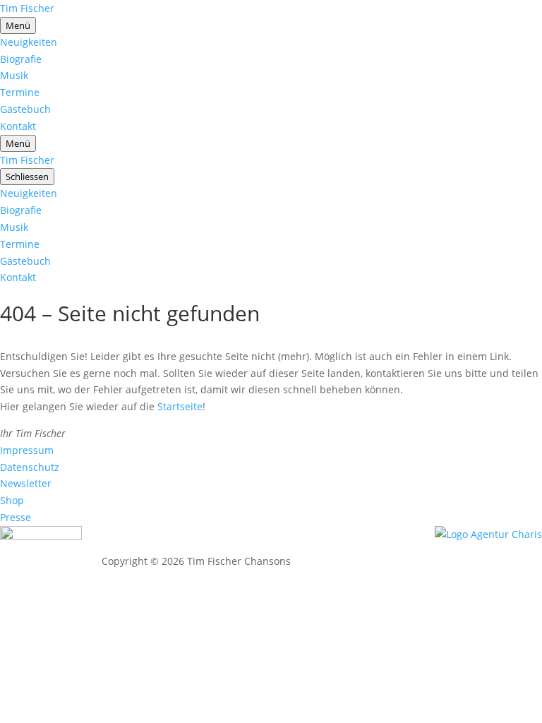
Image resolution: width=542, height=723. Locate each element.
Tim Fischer (27, 8)
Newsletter (26, 483)
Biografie (21, 59)
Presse (15, 517)
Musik (14, 75)
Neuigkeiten (28, 42)
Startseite (180, 406)
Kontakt (18, 126)
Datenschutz (29, 467)
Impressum (27, 450)
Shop (12, 500)
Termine (20, 92)
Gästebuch (25, 109)
